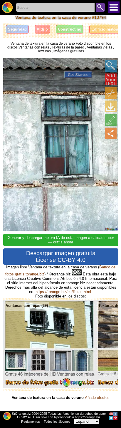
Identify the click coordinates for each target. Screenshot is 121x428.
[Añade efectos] (111, 120)
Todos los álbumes (57, 421)
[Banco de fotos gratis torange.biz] (7, 7)
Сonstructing (69, 29)
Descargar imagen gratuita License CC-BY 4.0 (60, 256)
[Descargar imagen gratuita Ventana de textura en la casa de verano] (111, 106)
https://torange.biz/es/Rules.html (63, 292)
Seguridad (17, 29)
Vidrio (42, 29)
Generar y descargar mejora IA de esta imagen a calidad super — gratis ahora (61, 239)
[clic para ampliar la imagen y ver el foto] (111, 66)
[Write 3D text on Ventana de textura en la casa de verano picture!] (111, 79)
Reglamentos (30, 421)
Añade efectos (97, 397)
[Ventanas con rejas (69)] (49, 386)
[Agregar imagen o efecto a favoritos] (11, 66)
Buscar (100, 7)
